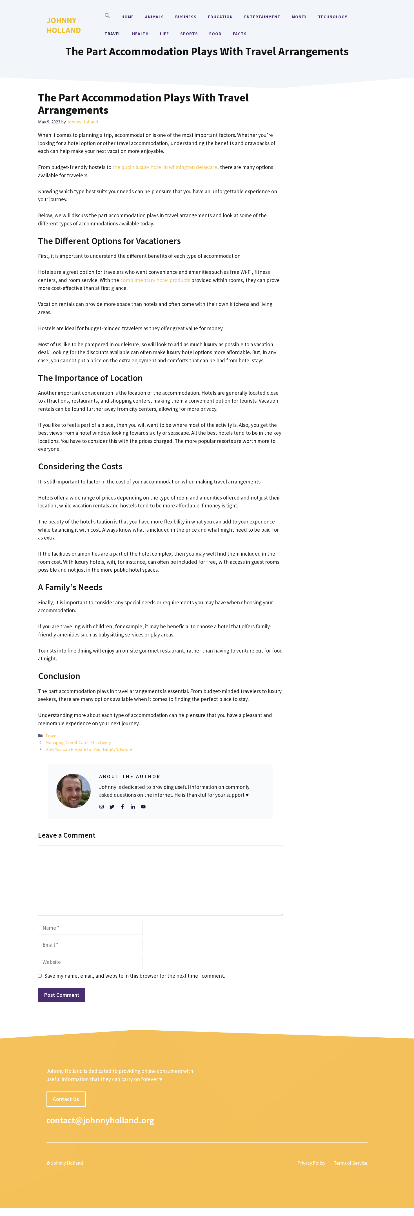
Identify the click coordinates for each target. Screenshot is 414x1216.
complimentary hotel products (155, 280)
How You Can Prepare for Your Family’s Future (88, 749)
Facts (240, 33)
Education (220, 16)
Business (186, 16)
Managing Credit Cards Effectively (78, 742)
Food (215, 33)
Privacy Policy (311, 1163)
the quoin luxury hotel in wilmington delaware (164, 167)
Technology (332, 16)
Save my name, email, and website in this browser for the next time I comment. (134, 975)
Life (164, 33)
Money (299, 16)
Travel (112, 33)
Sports (189, 33)
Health (140, 33)
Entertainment (262, 16)
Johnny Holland (63, 25)
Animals (154, 16)
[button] (107, 16)
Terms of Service (351, 1163)
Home (127, 16)
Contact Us (66, 1099)
